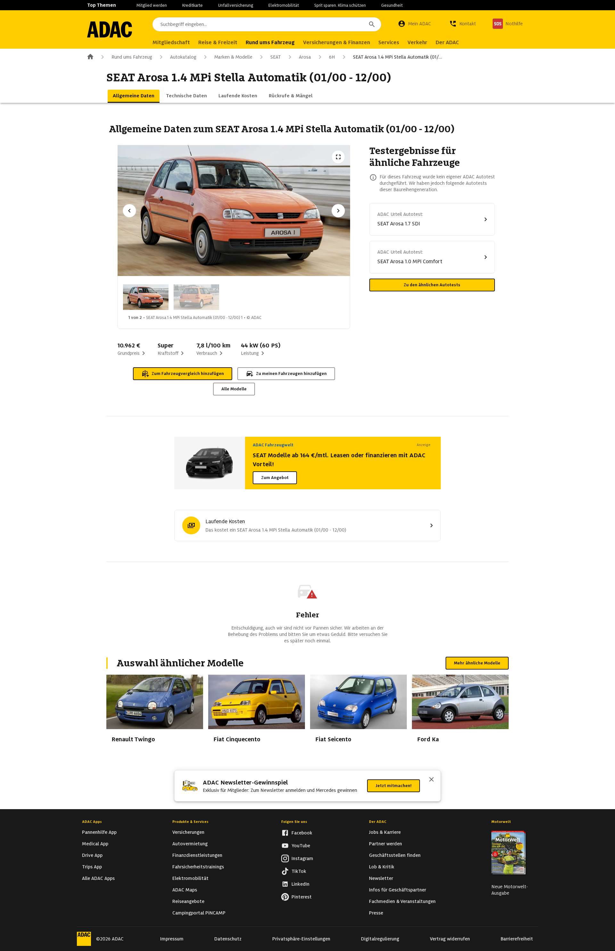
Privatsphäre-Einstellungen (301, 939)
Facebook (301, 833)
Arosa (305, 57)
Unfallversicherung (235, 5)
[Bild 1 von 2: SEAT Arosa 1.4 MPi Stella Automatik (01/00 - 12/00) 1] (145, 297)
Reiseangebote (188, 901)
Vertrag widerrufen (450, 939)
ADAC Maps (184, 890)
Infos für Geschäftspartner (397, 890)
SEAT (275, 57)
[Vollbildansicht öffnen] (338, 157)
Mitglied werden (151, 5)
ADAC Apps (92, 821)
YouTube (300, 846)
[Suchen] (372, 24)
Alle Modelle (234, 389)
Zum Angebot (275, 477)
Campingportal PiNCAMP (199, 913)
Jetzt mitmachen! (393, 785)
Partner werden (385, 844)
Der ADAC (377, 821)
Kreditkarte (192, 5)
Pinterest (301, 897)
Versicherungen (188, 832)
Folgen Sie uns (294, 821)
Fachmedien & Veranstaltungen (402, 901)
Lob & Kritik (381, 867)
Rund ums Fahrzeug (131, 57)
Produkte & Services (190, 821)
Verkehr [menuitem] (417, 42)
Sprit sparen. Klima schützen (340, 5)
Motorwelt (501, 821)
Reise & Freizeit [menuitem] (217, 42)
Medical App (95, 844)
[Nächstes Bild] (338, 210)
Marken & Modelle (233, 57)
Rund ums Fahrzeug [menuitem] (270, 42)
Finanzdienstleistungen (197, 855)
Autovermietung (190, 844)
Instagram (302, 858)
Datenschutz (228, 939)
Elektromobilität (283, 5)
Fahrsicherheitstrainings (198, 867)
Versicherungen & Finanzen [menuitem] (336, 42)
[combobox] (266, 24)
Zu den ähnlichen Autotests (432, 285)
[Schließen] (431, 780)
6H (332, 57)
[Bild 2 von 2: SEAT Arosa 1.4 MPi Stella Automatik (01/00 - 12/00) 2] (196, 297)
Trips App (92, 867)
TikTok (298, 871)
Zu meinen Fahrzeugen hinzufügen (291, 373)
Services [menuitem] (388, 42)
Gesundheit (392, 5)
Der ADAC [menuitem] (447, 42)
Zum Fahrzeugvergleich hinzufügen (188, 373)
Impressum (172, 939)
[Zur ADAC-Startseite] (109, 29)
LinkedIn (300, 884)
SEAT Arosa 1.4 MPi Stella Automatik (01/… (397, 57)
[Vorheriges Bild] (129, 210)
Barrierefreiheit (517, 939)
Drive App (92, 855)
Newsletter (381, 878)
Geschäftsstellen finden (395, 855)
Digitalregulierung (380, 939)
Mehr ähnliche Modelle (477, 663)
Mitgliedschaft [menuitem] (171, 42)
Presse (376, 913)
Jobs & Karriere (385, 832)
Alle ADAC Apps (98, 878)
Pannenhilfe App (99, 832)
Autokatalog (183, 57)
